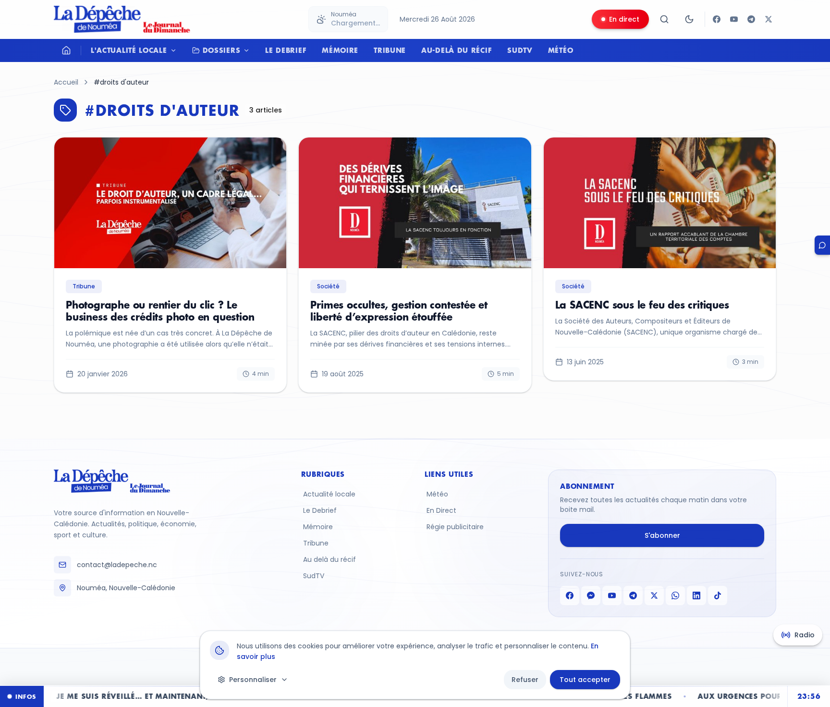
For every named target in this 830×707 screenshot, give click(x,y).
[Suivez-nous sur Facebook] (716, 19)
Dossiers (222, 50)
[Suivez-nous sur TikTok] (717, 595)
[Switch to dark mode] (689, 19)
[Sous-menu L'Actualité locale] (175, 50)
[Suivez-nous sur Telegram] (751, 19)
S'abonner (662, 535)
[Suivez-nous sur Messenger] (590, 595)
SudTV (520, 50)
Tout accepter (585, 679)
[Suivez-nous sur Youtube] (734, 19)
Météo (561, 50)
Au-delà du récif (456, 50)
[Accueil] (66, 50)
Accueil (66, 82)
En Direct (441, 510)
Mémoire (340, 50)
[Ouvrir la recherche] (664, 19)
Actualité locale (329, 494)
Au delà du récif (329, 559)
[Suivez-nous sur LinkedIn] (696, 595)
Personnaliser (253, 679)
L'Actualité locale (129, 50)
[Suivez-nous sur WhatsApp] (675, 595)
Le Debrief (285, 50)
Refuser (525, 679)
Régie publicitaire (455, 527)
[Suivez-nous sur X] (768, 19)
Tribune (390, 50)
